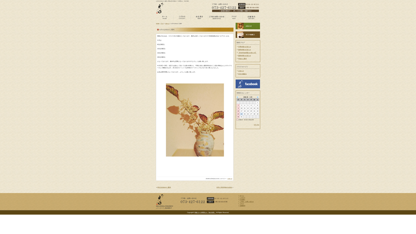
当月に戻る (256, 124)
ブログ (234, 17)
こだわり (182, 17)
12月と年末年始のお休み (224, 187)
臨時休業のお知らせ (244, 49)
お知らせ (167, 23)
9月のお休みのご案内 (164, 187)
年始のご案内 (242, 58)
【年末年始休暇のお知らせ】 (247, 53)
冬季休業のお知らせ (244, 47)
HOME (157, 23)
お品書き (199, 17)
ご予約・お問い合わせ (216, 17)
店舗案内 (251, 17)
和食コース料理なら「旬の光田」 (205, 212)
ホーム (164, 17)
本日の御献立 (242, 74)
